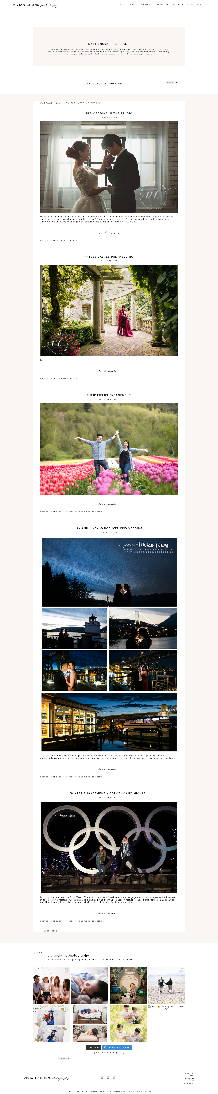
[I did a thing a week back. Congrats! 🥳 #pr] (166, 985)
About (132, 5)
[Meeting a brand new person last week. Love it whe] (89, 985)
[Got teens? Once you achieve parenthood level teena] (51, 985)
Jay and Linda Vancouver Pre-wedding (109, 528)
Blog (190, 5)
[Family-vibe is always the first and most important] (128, 1024)
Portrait (178, 5)
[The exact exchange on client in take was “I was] (128, 985)
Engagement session (65, 512)
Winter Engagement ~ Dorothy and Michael (109, 793)
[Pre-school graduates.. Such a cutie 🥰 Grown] (51, 1024)
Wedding (189, 1078)
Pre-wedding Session (65, 240)
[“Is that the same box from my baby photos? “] (89, 1024)
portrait (189, 1073)
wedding (145, 5)
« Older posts (48, 931)
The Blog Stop (144, 1091)
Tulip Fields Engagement (109, 395)
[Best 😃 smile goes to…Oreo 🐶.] (166, 1024)
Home (122, 5)
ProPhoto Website (119, 1091)
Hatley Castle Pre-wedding (109, 256)
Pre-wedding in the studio (109, 113)
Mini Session (161, 5)
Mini (192, 1075)
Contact (202, 5)
